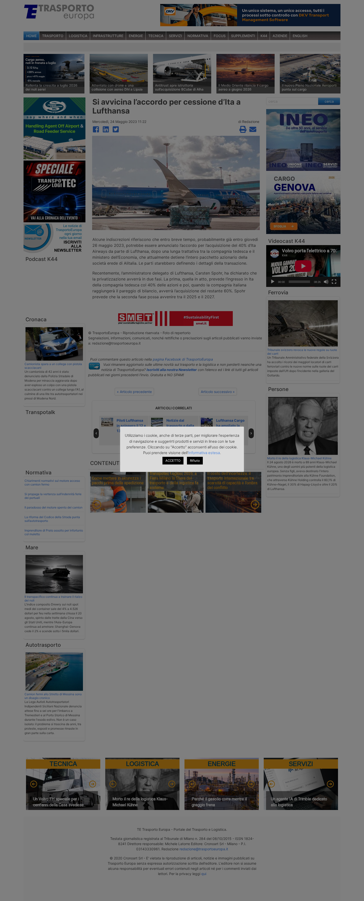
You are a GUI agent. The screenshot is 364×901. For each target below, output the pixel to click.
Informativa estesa (204, 452)
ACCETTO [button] (173, 460)
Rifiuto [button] (195, 460)
